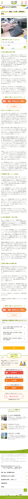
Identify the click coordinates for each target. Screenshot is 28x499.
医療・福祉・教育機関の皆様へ (8, 472)
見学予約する (14, 372)
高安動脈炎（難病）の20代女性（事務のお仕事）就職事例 (12, 339)
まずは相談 (14, 380)
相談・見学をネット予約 (16, 101)
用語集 (2, 486)
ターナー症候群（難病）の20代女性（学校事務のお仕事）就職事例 (12, 327)
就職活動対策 (4, 483)
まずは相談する (14, 106)
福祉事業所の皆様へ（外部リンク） (9, 479)
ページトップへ (25, 490)
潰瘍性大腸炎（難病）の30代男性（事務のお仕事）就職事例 (12, 333)
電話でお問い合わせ (14, 396)
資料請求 (14, 387)
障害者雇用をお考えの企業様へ (8, 476)
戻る (14, 348)
